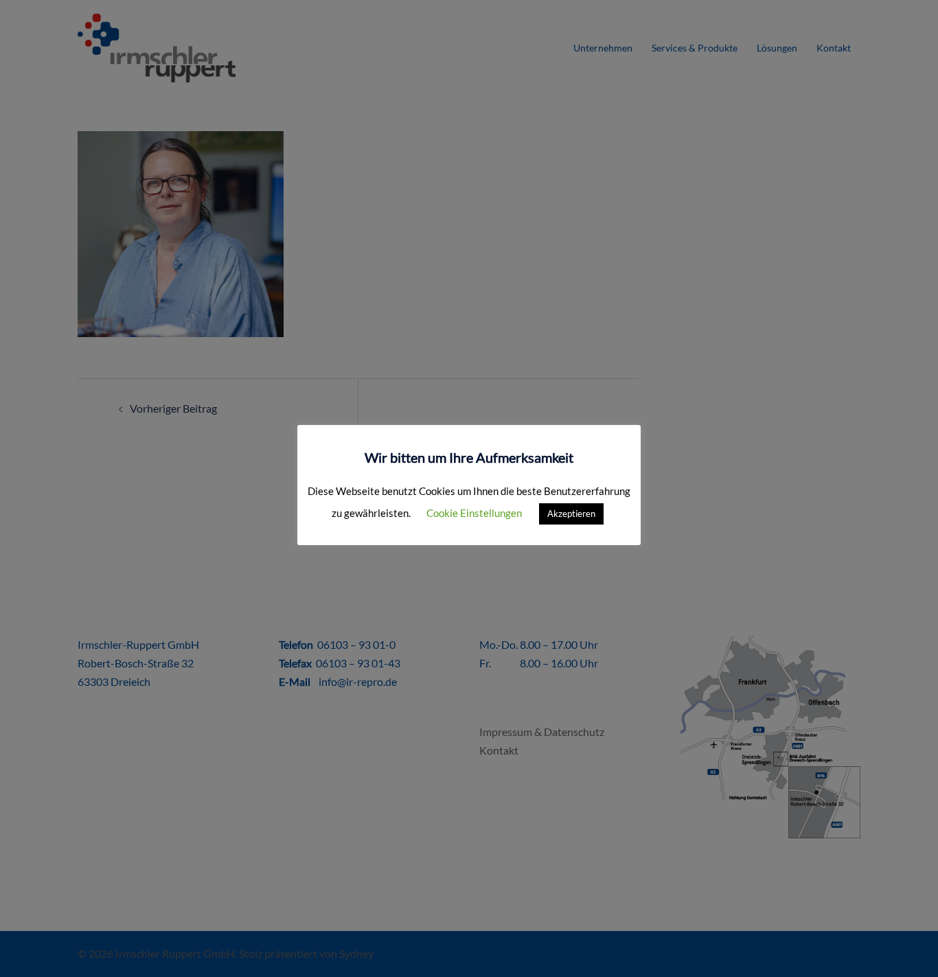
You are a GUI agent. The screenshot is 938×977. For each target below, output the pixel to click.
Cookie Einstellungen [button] (474, 513)
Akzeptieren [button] (571, 513)
